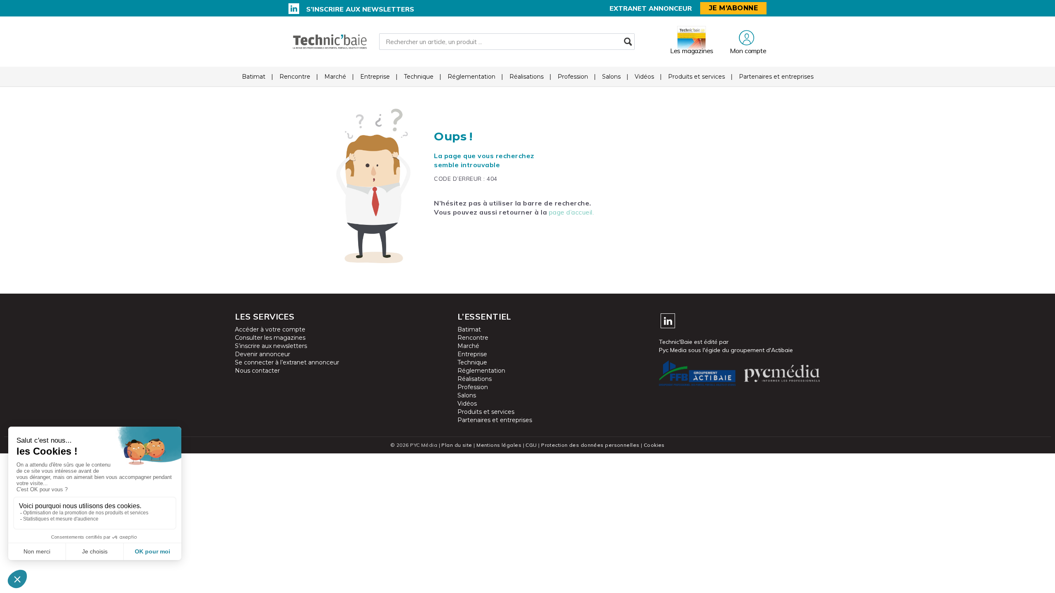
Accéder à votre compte (270, 329)
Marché (335, 76)
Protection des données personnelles (590, 445)
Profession (573, 76)
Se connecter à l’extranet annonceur (287, 362)
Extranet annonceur (651, 8)
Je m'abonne (733, 8)
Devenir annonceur (262, 354)
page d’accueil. (571, 212)
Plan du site (456, 445)
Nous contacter (257, 370)
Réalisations (526, 76)
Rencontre (294, 76)
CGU (531, 445)
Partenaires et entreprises (776, 76)
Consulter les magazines (270, 337)
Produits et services (696, 76)
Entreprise (375, 76)
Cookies (654, 445)
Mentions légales (498, 445)
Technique (419, 76)
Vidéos (644, 76)
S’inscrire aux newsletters (360, 9)
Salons (611, 76)
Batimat (253, 76)
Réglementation (471, 76)
